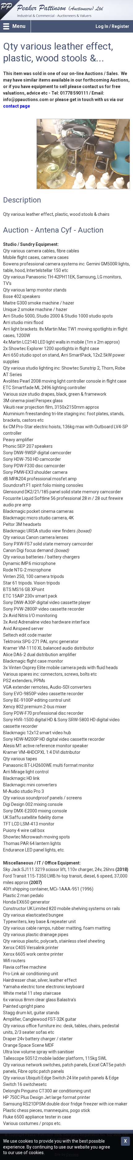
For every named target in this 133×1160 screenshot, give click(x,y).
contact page (16, 106)
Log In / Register (112, 26)
